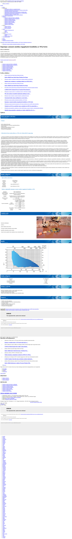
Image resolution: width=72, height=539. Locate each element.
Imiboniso (6, 32)
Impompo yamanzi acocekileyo (10, 22)
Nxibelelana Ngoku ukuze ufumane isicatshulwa (16, 0)
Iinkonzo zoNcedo (8, 26)
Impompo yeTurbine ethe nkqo (10, 19)
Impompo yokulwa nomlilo (9, 24)
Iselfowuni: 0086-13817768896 (11, 399)
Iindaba (6, 34)
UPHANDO (2, 373)
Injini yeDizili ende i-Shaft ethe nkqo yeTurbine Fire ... (16, 350)
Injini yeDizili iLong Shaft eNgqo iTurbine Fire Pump (16, 77)
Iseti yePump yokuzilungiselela (8, 15)
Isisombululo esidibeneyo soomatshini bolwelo (12, 9)
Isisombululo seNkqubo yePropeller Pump (12, 13)
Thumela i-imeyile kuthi (4, 59)
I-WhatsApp (2, 404)
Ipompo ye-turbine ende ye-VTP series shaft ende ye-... (16, 342)
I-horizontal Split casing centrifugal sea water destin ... (16, 97)
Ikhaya (4, 7)
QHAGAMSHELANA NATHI (8, 393)
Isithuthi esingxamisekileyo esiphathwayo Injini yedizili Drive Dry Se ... (20, 110)
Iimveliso (4, 16)
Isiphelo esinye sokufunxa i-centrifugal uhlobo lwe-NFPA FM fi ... (19, 81)
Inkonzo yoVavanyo (8, 27)
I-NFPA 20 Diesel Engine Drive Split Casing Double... (16, 346)
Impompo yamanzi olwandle (9, 21)
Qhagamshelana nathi (6, 36)
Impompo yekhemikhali (9, 23)
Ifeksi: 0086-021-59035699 (9, 398)
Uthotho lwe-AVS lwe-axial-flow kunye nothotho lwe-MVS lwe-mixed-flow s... (21, 106)
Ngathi (4, 29)
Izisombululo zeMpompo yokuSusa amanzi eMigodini (14, 14)
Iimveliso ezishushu (33, 402)
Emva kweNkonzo (8, 28)
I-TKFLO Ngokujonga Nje (9, 30)
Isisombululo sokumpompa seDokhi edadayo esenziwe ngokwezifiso (16, 10)
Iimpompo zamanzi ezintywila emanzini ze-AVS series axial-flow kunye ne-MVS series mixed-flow (22, 309)
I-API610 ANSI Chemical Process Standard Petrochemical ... (18, 89)
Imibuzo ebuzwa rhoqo (8, 35)
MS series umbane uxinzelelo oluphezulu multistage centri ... (18, 93)
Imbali (6, 31)
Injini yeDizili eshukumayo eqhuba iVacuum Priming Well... (18, 363)
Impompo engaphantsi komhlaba (10, 20)
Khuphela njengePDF (12, 59)
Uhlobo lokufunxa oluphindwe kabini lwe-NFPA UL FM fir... (18, 354)
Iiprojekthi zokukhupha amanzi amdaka (11, 11)
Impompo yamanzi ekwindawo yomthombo (12, 17)
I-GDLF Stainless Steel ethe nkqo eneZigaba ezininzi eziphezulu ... (19, 359)
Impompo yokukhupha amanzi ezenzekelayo (12, 18)
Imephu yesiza (39, 402)
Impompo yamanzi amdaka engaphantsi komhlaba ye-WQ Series (19, 102)
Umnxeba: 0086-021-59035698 (15, 397)
